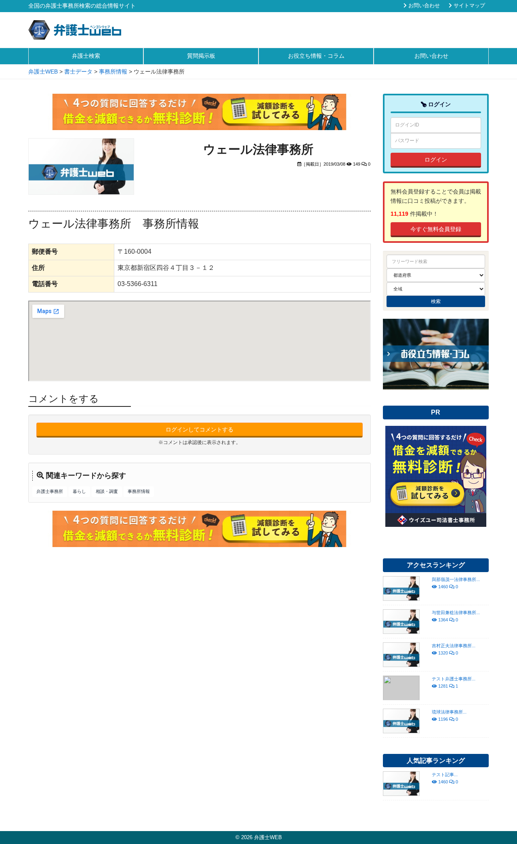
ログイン (436, 159)
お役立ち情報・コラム (316, 56)
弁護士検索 (86, 56)
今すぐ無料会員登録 (435, 229)
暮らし (79, 491)
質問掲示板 (201, 56)
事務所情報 (139, 491)
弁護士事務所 (49, 491)
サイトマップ (468, 5)
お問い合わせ (423, 5)
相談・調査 (107, 491)
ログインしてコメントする (199, 429)
